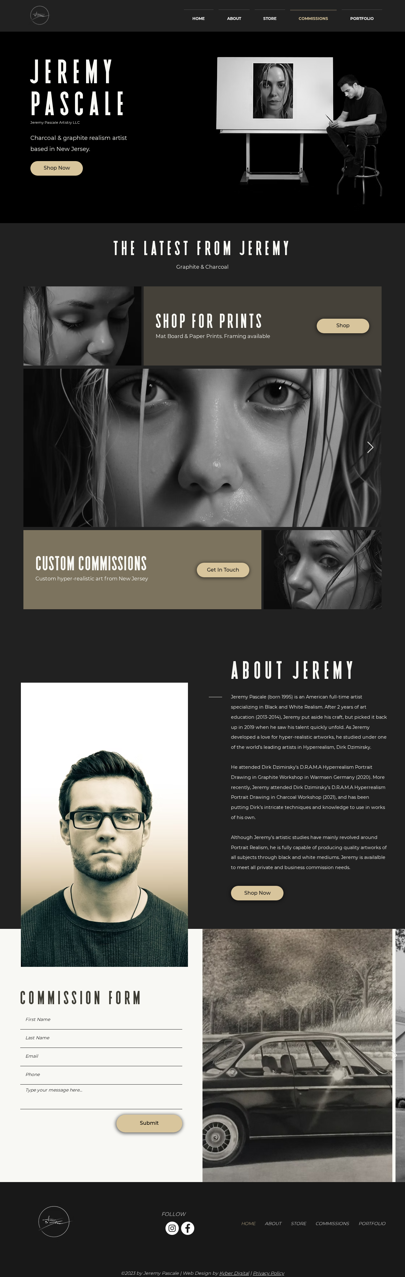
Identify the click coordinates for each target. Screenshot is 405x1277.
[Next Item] (394, 1055)
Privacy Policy (268, 1273)
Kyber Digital (234, 1273)
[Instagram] (172, 1228)
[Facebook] (187, 1228)
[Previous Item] (34, 447)
